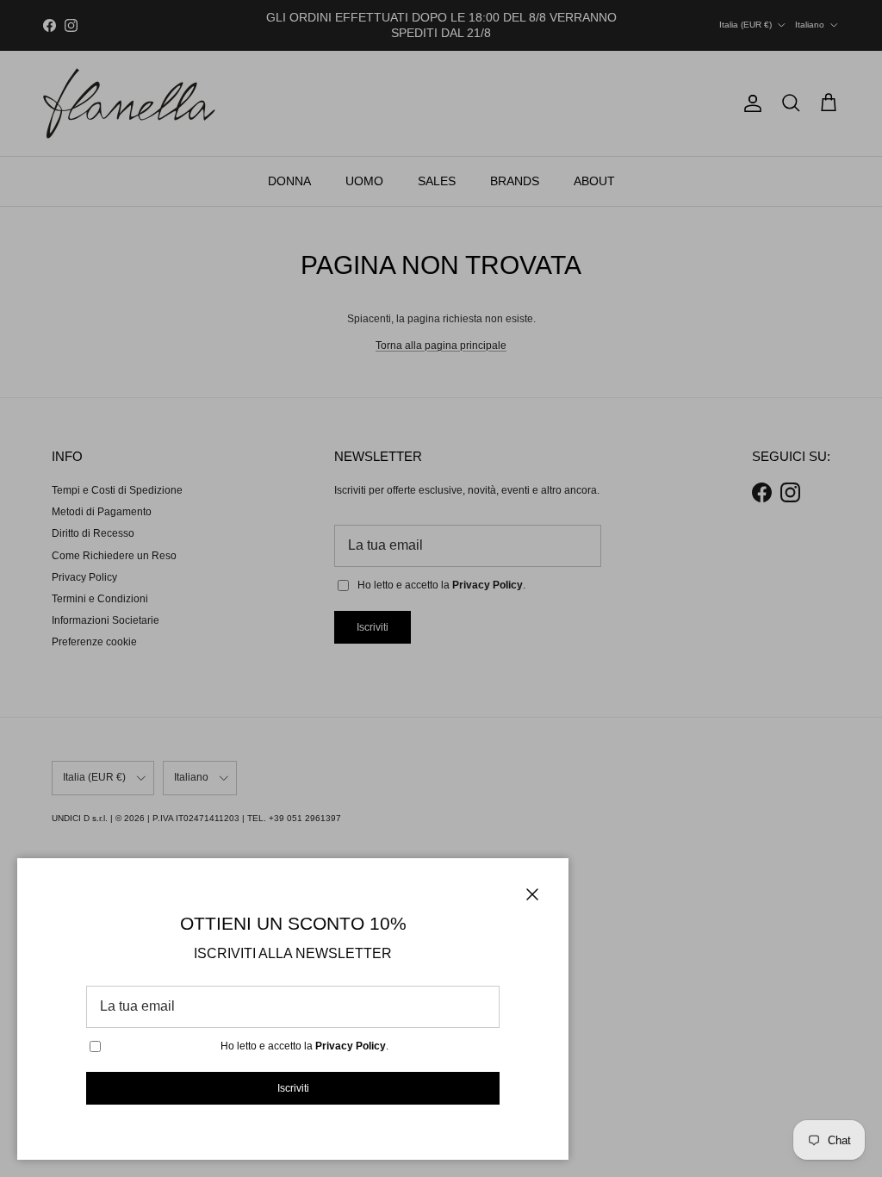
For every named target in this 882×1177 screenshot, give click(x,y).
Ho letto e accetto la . (304, 1046)
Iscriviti (293, 1088)
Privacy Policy (350, 1046)
